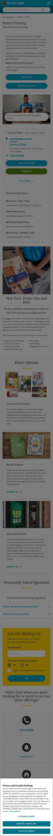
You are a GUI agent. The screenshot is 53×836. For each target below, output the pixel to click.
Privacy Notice (14, 811)
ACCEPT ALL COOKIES (26, 831)
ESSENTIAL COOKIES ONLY (26, 824)
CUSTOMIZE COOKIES (26, 816)
